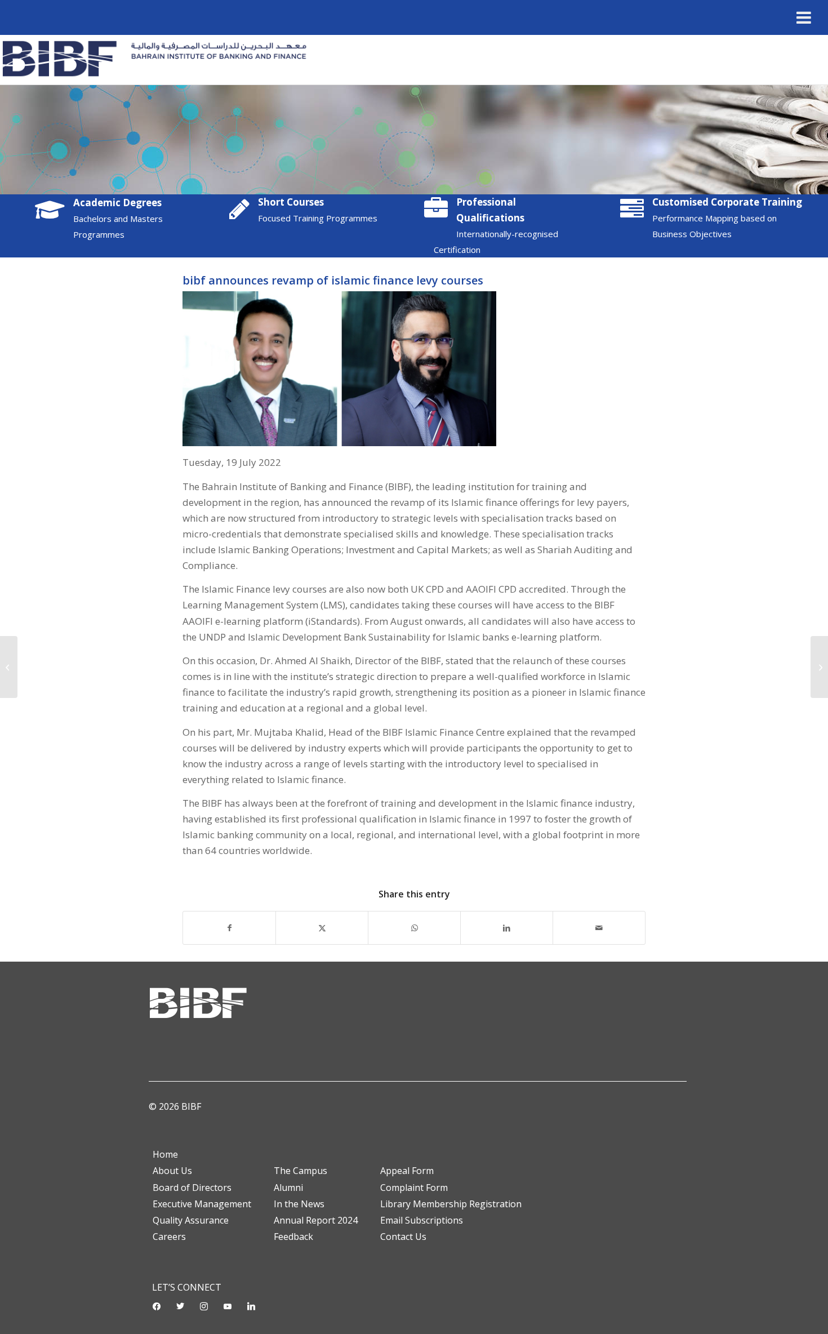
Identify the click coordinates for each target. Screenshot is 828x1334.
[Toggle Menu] (803, 17)
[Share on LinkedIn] (507, 927)
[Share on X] (322, 927)
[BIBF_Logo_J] (158, 60)
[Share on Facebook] (229, 927)
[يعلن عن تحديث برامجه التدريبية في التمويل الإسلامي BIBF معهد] (819, 667)
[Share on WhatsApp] (414, 927)
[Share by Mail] (599, 927)
